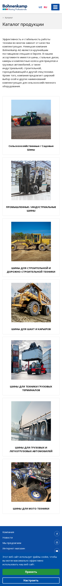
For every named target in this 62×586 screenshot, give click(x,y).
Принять (31, 572)
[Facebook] (57, 533)
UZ (40, 7)
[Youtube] (57, 550)
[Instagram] (57, 542)
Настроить (31, 580)
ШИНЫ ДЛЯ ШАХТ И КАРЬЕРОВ (31, 329)
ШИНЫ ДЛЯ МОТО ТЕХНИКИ (31, 508)
